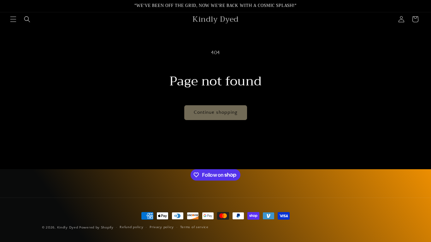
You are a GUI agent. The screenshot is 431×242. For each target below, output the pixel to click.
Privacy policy (162, 227)
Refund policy (131, 227)
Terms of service (194, 227)
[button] (13, 19)
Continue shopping (216, 112)
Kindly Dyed (67, 227)
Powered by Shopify (96, 227)
